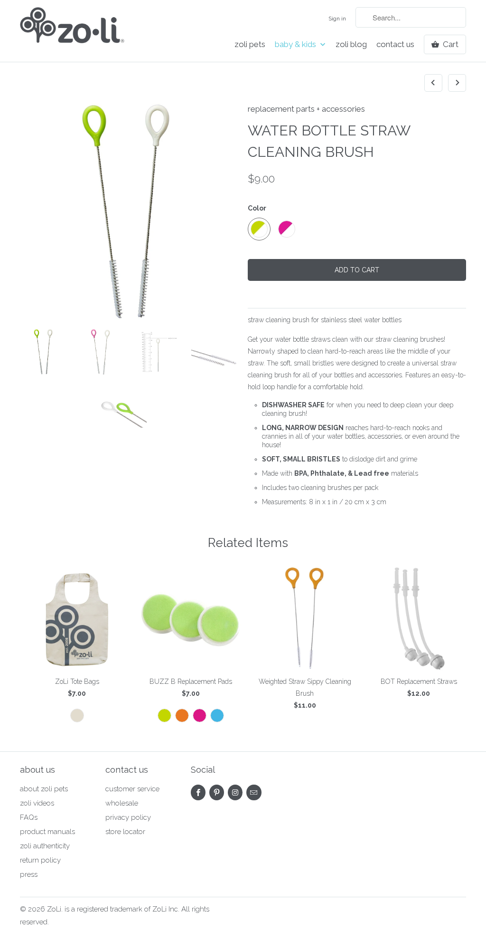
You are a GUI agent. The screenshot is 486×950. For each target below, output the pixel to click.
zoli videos (37, 803)
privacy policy (128, 817)
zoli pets (249, 44)
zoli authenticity (45, 846)
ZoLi (54, 909)
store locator (125, 831)
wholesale (121, 803)
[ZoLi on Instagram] (235, 792)
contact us (395, 44)
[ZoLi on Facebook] (198, 792)
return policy (40, 860)
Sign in (337, 18)
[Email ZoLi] (253, 792)
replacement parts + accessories (306, 109)
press (28, 874)
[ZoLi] (72, 28)
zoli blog (351, 44)
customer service (132, 789)
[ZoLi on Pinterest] (216, 792)
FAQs (28, 817)
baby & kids (296, 44)
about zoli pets (44, 789)
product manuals (47, 831)
